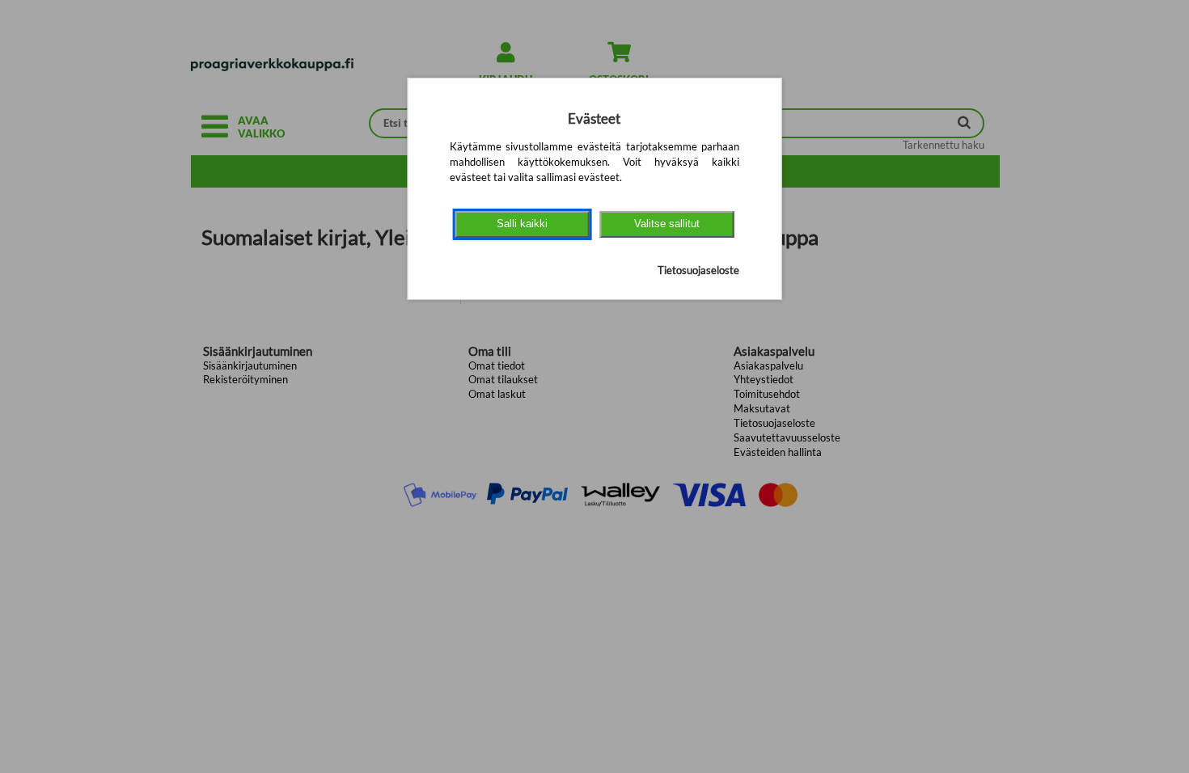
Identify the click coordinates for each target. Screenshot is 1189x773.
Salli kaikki (522, 224)
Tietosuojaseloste (698, 270)
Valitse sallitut (667, 224)
